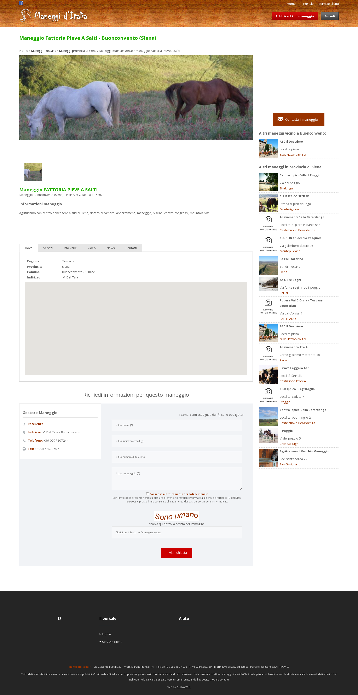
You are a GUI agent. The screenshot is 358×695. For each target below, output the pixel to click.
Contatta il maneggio (301, 119)
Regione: (33, 261)
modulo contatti (219, 679)
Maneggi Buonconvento (116, 50)
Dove (29, 248)
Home (291, 3)
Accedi (330, 16)
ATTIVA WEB (282, 667)
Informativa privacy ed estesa (231, 667)
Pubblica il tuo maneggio (295, 16)
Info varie (70, 248)
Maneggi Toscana (43, 50)
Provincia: (34, 266)
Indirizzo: (34, 277)
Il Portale (307, 3)
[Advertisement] (135, 228)
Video (92, 248)
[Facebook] (21, 4)
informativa (196, 498)
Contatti (131, 248)
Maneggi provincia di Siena (77, 50)
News (110, 248)
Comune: (33, 272)
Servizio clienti (329, 3)
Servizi (48, 248)
